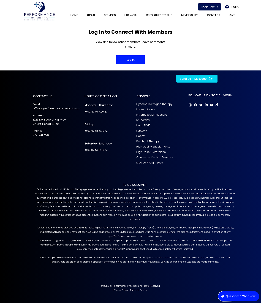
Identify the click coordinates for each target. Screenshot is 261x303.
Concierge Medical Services (154, 157)
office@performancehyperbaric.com (57, 108)
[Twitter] (201, 105)
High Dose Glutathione (151, 152)
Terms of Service (139, 290)
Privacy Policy (120, 290)
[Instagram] (190, 105)
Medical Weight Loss (149, 162)
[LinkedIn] (206, 105)
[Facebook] (196, 105)
